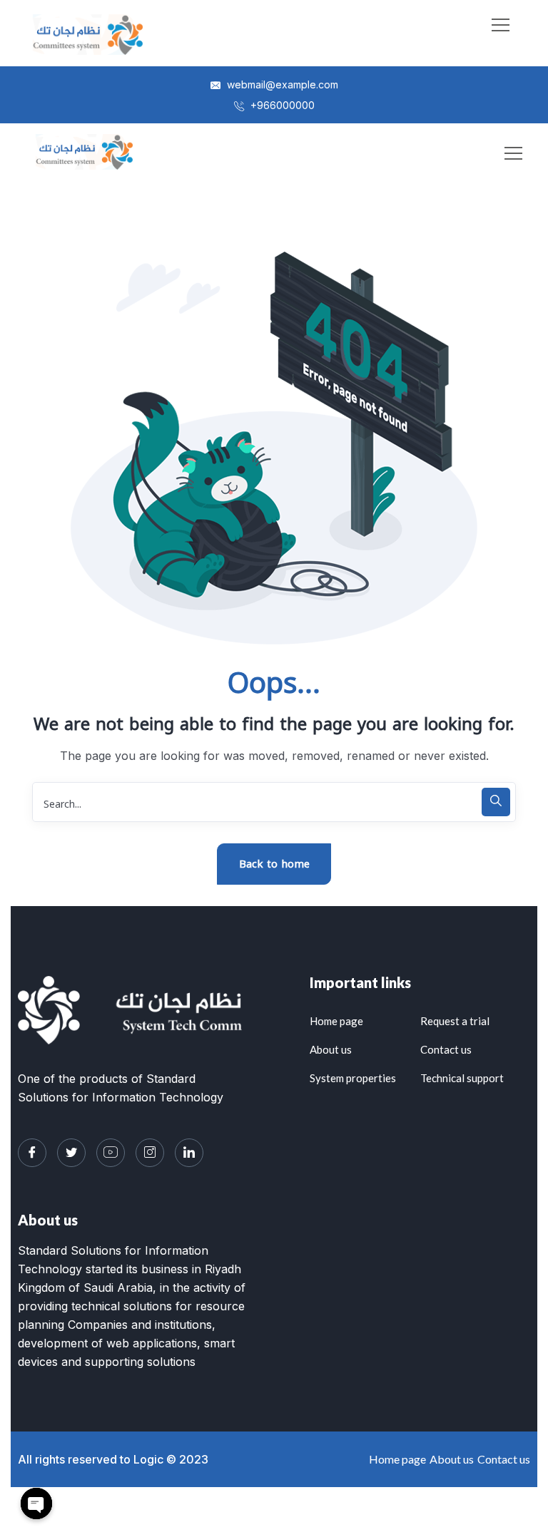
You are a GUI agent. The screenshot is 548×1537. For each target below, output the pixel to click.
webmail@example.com (281, 84)
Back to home (274, 864)
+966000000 (281, 105)
